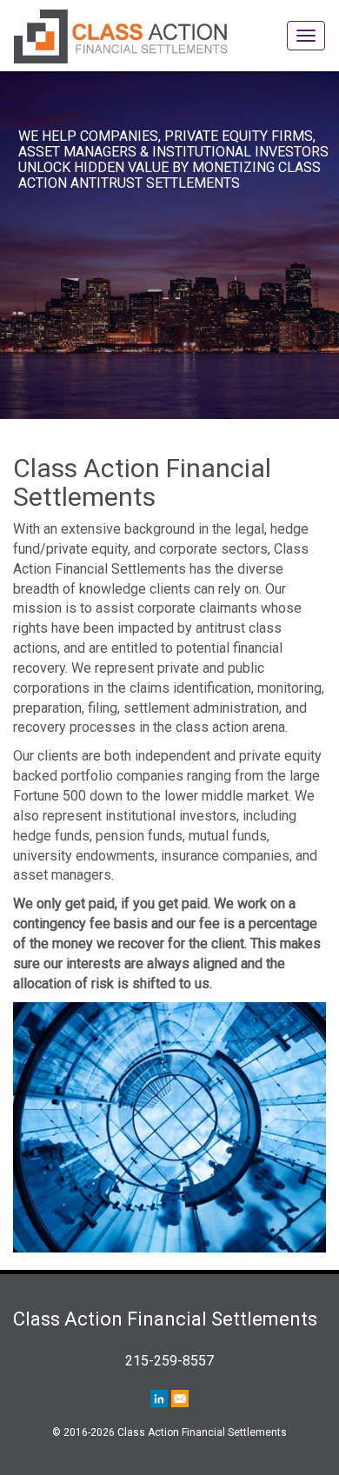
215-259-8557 (169, 1360)
